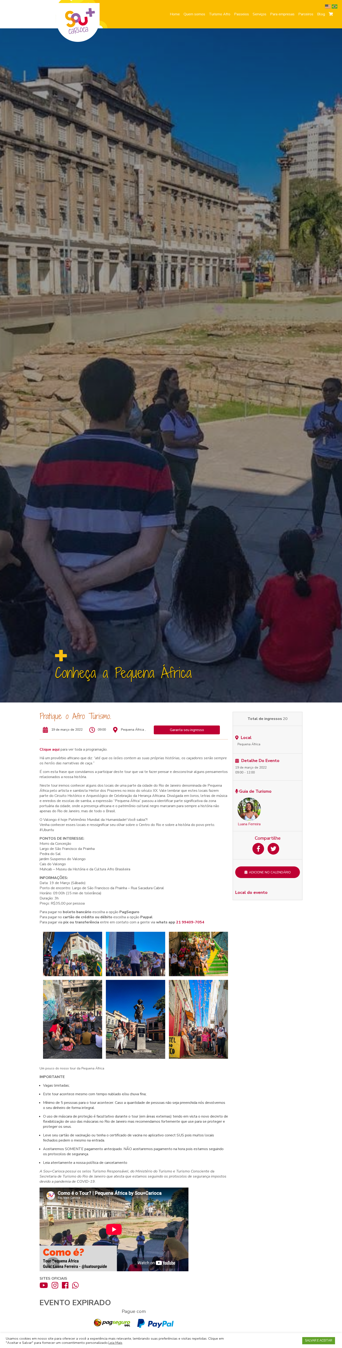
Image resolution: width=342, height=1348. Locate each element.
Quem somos (194, 14)
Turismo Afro (219, 14)
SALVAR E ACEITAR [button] (318, 1340)
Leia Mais (115, 1342)
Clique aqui (50, 749)
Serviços (259, 14)
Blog (321, 14)
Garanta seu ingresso (187, 729)
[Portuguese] (335, 6)
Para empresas (282, 14)
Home (175, 14)
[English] (328, 6)
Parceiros (305, 14)
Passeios (241, 14)
